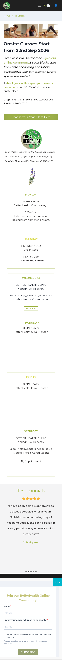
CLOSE (57, 582)
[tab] (26, 571)
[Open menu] (39, 5)
